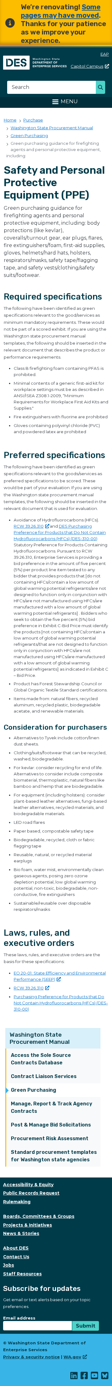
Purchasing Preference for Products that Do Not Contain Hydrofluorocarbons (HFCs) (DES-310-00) (61, 1003)
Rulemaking (16, 1201)
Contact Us (16, 1256)
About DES (16, 1248)
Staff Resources (22, 1273)
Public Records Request (31, 1193)
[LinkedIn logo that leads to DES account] (74, 1377)
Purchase (33, 119)
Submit (85, 1326)
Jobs (8, 1265)
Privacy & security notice (31, 1356)
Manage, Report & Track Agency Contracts (51, 1107)
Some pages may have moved (60, 11)
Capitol (87, 66)
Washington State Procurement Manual (40, 1038)
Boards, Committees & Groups (38, 1216)
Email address (19, 1317)
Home (10, 119)
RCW (29, 526)
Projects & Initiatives (27, 1225)
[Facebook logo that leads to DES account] (84, 1377)
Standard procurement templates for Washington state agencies (54, 1156)
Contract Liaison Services (44, 1076)
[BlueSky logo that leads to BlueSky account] (105, 1377)
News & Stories (21, 1233)
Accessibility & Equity (28, 1184)
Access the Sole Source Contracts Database (41, 1059)
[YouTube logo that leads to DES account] (95, 1377)
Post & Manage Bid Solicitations (51, 1125)
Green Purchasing (33, 1090)
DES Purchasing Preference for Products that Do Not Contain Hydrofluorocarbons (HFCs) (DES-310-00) (60, 532)
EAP (104, 54)
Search (102, 88)
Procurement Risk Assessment (49, 1138)
